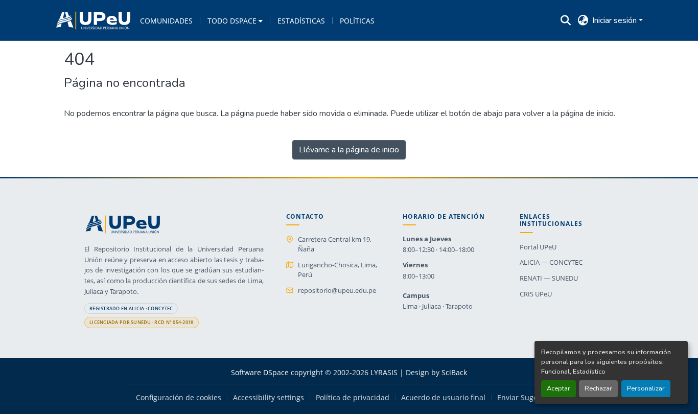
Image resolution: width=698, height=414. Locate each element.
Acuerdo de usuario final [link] (443, 397)
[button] (93, 20)
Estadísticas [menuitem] (301, 21)
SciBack (454, 372)
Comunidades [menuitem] (166, 21)
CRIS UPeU (536, 293)
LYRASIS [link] (384, 372)
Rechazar (598, 388)
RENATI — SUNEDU (549, 278)
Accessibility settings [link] (268, 397)
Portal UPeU (538, 246)
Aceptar (558, 388)
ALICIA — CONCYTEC (551, 262)
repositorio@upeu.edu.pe (337, 290)
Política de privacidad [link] (352, 397)
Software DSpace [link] (260, 372)
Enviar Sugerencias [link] (530, 397)
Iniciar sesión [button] (615, 20)
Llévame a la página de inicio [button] (349, 149)
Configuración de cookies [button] (178, 397)
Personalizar (646, 388)
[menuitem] (235, 20)
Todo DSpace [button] (232, 21)
